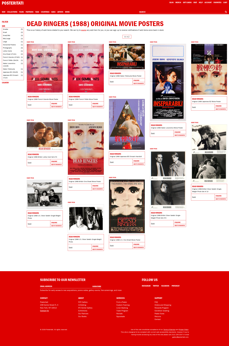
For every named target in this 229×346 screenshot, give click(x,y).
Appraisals (120, 316)
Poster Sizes (159, 313)
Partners (29, 12)
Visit (195, 2)
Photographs (7, 48)
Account (208, 2)
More (67, 12)
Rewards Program (162, 308)
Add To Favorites (56, 107)
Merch (178, 2)
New (3, 12)
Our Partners (83, 313)
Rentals (119, 313)
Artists (60, 12)
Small (5, 32)
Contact (158, 319)
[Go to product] (45, 68)
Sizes (53, 12)
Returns (158, 316)
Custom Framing (123, 305)
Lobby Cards (7, 51)
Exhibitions (82, 310)
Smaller (5, 29)
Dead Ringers (33, 96)
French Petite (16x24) (10, 60)
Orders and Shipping (163, 305)
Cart (225, 2)
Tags (37, 12)
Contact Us (44, 310)
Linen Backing (122, 308)
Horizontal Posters (9, 45)
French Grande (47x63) (11, 57)
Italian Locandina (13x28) (9, 64)
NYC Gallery (83, 302)
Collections (12, 12)
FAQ (156, 302)
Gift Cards (187, 2)
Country (5, 82)
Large (5, 42)
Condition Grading (162, 310)
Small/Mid (6, 35)
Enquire (54, 103)
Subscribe (96, 286)
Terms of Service (169, 329)
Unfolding (82, 305)
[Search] (226, 11)
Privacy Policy (183, 329)
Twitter (156, 286)
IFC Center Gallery (85, 308)
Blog (171, 2)
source (83, 30)
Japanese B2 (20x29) (10, 72)
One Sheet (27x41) (9, 54)
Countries (45, 12)
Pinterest (176, 286)
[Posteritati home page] (12, 3)
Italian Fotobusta (9, 69)
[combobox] (183, 12)
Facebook (165, 286)
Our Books (82, 316)
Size (3, 26)
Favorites (217, 2)
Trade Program (122, 310)
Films (21, 12)
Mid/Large (6, 38)
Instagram (146, 286)
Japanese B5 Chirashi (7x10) (10, 76)
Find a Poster (121, 302)
